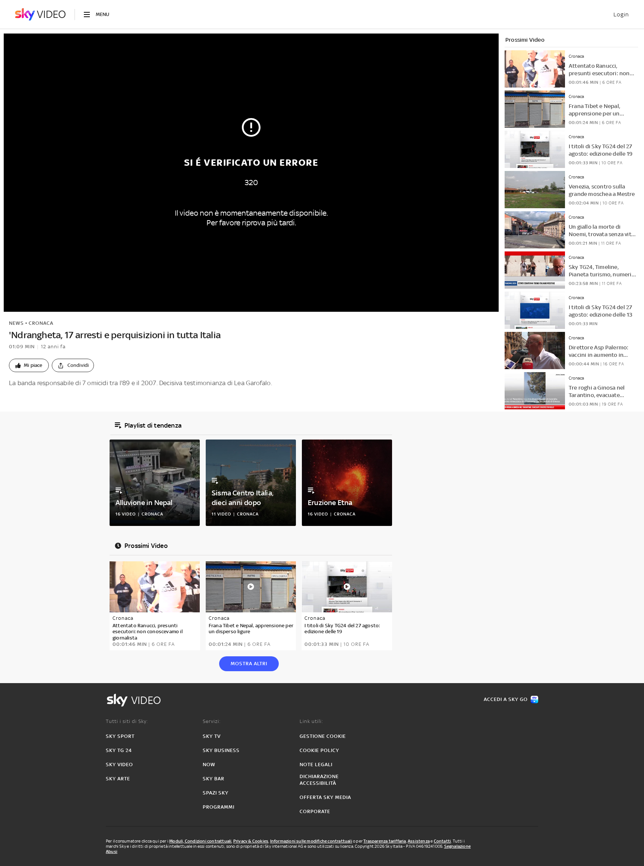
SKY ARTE (118, 778)
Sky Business (221, 750)
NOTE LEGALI (316, 764)
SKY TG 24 (119, 750)
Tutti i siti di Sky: (127, 721)
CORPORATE (315, 811)
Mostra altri (249, 663)
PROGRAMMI (218, 807)
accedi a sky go (506, 699)
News (16, 323)
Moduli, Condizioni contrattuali (200, 841)
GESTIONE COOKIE (323, 736)
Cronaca (41, 323)
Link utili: (311, 721)
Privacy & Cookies (250, 841)
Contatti (442, 841)
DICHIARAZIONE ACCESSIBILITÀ (319, 780)
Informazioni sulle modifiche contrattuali (311, 841)
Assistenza (419, 841)
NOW (209, 764)
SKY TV (212, 736)
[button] (29, 365)
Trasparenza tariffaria (384, 841)
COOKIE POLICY (319, 750)
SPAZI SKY (215, 793)
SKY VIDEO (119, 764)
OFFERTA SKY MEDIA (325, 797)
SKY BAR (213, 778)
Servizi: (212, 721)
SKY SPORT (120, 736)
